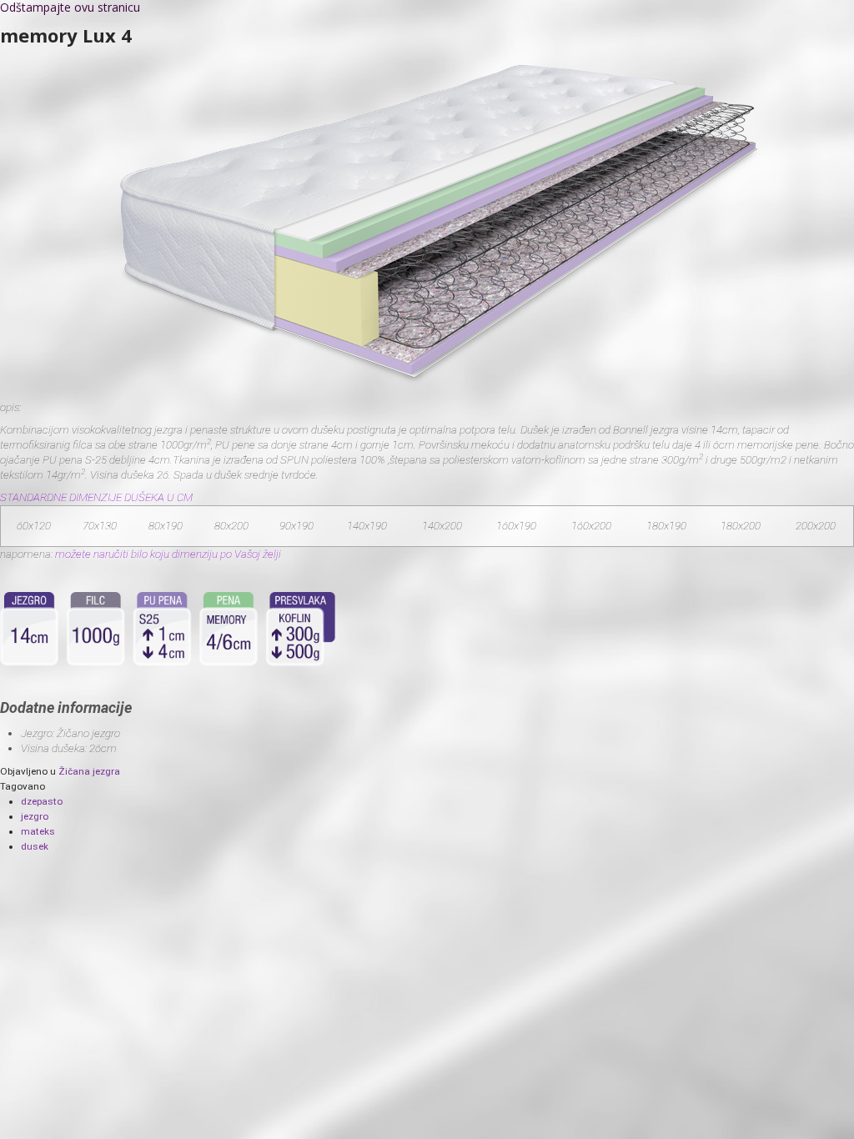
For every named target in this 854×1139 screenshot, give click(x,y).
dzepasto (42, 801)
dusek (34, 846)
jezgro (34, 816)
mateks (38, 831)
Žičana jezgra (89, 771)
